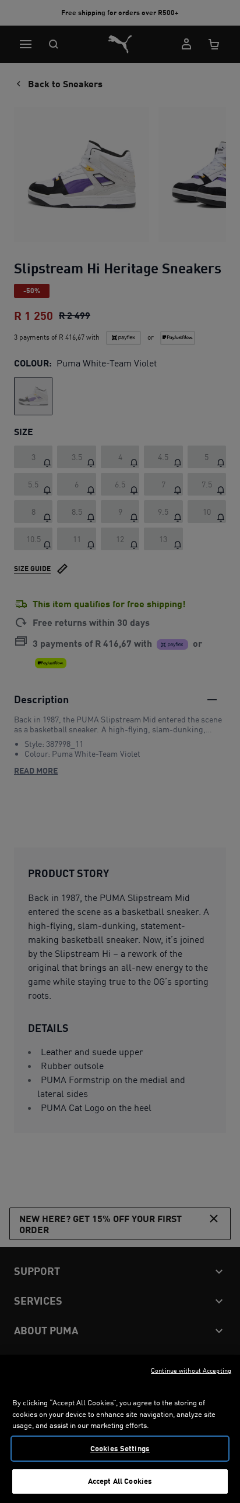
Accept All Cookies (120, 1481)
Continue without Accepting (191, 1370)
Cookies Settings (120, 1448)
